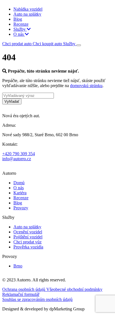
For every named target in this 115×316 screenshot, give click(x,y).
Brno (17, 266)
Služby (20, 29)
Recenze (20, 24)
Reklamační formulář (20, 294)
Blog (17, 19)
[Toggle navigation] (78, 45)
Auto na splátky (27, 14)
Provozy (20, 207)
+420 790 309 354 (18, 153)
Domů (19, 182)
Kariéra (20, 192)
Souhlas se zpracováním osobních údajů (37, 299)
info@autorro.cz (16, 158)
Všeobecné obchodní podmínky (74, 289)
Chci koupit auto (48, 43)
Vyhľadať (11, 101)
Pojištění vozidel (27, 236)
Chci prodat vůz (27, 242)
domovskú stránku (86, 85)
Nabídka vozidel (27, 9)
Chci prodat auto (17, 43)
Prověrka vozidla (28, 247)
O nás (19, 34)
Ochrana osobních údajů (24, 289)
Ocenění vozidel (27, 231)
